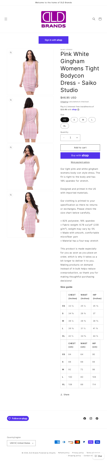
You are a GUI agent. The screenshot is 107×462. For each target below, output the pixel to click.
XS (64, 119)
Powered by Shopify (47, 453)
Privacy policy (78, 453)
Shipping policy (74, 456)
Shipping (64, 102)
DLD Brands (33, 453)
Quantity (64, 132)
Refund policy (63, 453)
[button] (6, 19)
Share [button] (66, 394)
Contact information (92, 456)
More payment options (80, 162)
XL (64, 126)
